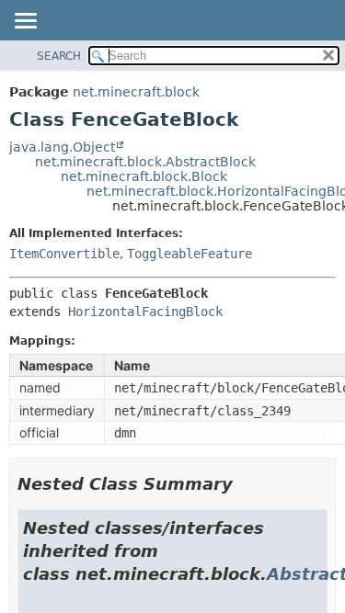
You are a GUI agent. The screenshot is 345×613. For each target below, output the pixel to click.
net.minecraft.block (136, 92)
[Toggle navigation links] (24, 22)
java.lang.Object (62, 147)
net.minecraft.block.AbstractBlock (145, 161)
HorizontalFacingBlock (145, 311)
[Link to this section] (245, 484)
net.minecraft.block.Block (144, 176)
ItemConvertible (64, 253)
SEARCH (59, 56)
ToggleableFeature (189, 253)
